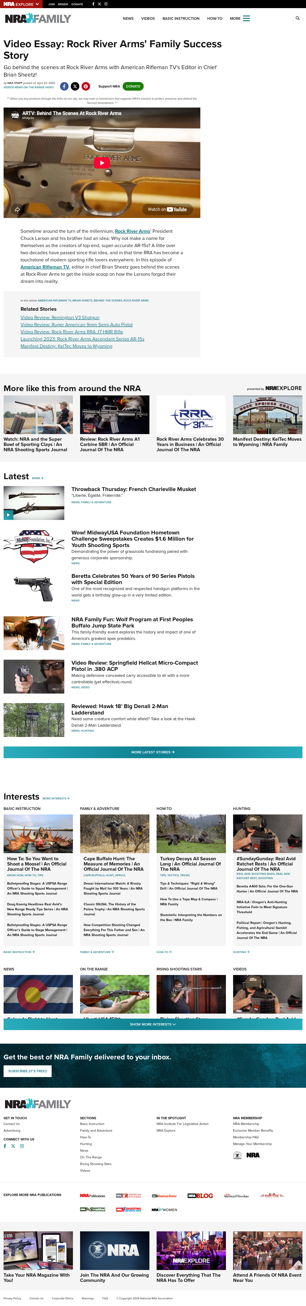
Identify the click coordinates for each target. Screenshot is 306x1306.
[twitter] (75, 84)
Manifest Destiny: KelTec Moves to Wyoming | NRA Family (267, 441)
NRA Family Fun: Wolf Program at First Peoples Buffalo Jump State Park (132, 622)
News (128, 18)
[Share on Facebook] (64, 84)
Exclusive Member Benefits (253, 1130)
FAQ (105, 1298)
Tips (40, 875)
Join (51, 4)
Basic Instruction (181, 18)
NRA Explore (166, 1130)
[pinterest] (85, 84)
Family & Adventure (96, 502)
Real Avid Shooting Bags (256, 874)
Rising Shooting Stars (179, 969)
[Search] (297, 18)
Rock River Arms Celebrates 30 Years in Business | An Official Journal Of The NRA (190, 444)
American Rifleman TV (54, 300)
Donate (77, 4)
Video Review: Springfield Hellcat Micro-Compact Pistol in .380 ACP (134, 665)
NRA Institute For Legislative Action (183, 1123)
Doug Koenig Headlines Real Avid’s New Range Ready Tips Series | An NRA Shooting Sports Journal (37, 909)
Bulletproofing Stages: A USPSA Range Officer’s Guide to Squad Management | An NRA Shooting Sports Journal (37, 888)
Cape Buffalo (94, 875)
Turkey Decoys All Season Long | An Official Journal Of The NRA (190, 864)
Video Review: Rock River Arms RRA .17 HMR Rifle (72, 331)
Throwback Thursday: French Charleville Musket (133, 489)
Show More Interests (179, 1024)
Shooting (265, 878)
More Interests (54, 798)
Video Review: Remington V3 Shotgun (60, 317)
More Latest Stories (172, 752)
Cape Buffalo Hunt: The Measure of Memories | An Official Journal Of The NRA (114, 864)
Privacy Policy (12, 1298)
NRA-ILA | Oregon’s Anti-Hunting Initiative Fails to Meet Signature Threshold (262, 907)
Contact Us (12, 1123)
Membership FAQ (246, 1137)
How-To (214, 18)
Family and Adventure (96, 1130)
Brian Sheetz (82, 300)
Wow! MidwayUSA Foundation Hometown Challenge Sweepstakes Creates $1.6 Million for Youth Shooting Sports (132, 538)
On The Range (33, 87)
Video (49, 87)
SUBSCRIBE (27, 1071)
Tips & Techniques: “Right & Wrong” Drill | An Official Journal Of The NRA (189, 886)
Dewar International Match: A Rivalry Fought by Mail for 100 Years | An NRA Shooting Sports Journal (113, 888)
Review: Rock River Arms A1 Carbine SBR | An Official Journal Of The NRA (110, 444)
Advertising (12, 1130)
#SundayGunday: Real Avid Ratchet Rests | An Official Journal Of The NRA (266, 864)
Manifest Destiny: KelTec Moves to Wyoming (66, 346)
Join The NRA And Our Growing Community (114, 1277)
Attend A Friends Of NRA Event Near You (267, 1277)
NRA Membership (246, 1123)
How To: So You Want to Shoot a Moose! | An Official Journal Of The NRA (36, 864)
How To (30, 875)
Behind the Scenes (108, 300)
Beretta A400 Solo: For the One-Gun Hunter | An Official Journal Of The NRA (267, 889)
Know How (15, 875)
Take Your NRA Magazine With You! (37, 1277)
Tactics (173, 875)
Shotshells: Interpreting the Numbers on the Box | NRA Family (191, 917)
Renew (63, 4)
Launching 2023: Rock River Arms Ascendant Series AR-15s (82, 338)
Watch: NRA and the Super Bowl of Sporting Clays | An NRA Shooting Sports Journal (35, 444)
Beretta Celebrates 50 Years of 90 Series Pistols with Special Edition (133, 579)
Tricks (185, 875)
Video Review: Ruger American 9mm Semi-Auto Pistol (77, 324)
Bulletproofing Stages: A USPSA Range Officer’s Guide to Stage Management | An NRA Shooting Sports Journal (37, 930)
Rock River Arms (136, 300)
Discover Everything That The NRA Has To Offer (189, 1277)
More (36, 478)
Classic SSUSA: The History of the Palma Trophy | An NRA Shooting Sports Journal (114, 909)
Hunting (87, 731)
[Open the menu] (246, 18)
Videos (148, 18)
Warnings (88, 1298)
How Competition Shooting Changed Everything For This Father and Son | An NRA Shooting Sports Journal (114, 930)
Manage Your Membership (252, 1143)
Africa (120, 875)
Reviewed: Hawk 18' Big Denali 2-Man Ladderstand (119, 709)
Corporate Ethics (62, 1298)
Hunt (110, 875)
